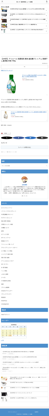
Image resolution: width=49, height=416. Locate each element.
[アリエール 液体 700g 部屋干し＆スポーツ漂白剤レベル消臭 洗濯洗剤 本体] (11, 83)
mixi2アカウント (5, 314)
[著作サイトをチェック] (22, 196)
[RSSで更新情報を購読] (26, 196)
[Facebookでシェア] (18, 138)
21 (17, 333)
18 (6, 333)
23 (24, 333)
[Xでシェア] (7, 138)
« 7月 (2, 340)
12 (10, 332)
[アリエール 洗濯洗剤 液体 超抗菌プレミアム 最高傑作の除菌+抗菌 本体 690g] (6, 115)
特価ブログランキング (7, 70)
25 (6, 335)
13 (13, 332)
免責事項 (36, 411)
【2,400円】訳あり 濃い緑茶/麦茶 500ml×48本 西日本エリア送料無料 (18, 351)
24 (2, 335)
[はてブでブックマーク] (30, 138)
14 (17, 332)
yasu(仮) (24, 184)
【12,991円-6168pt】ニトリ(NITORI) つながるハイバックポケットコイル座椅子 (20, 362)
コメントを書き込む (24, 147)
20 (13, 333)
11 (6, 332)
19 (10, 333)
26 (10, 335)
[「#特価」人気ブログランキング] (6, 133)
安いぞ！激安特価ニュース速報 (24, 2)
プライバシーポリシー (12, 411)
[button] (42, 138)
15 (21, 332)
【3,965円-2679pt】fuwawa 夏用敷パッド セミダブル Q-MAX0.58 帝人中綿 (19, 356)
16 (24, 332)
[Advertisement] (24, 45)
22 (21, 333)
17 (2, 333)
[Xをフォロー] (24, 196)
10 (2, 332)
